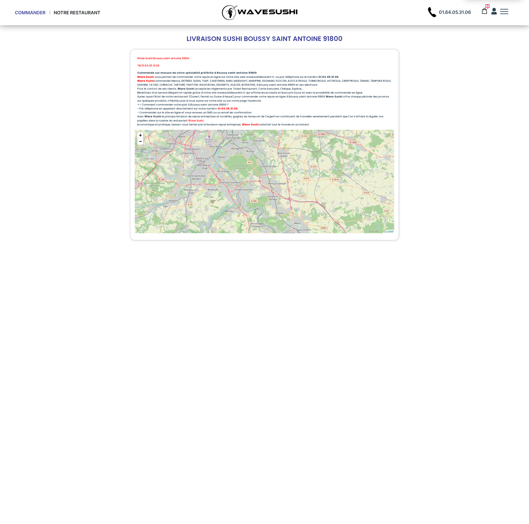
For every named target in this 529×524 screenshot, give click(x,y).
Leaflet (389, 231)
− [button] (140, 141)
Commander (30, 12)
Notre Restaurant (77, 12)
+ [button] (140, 135)
